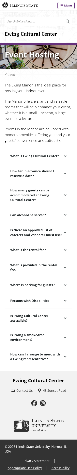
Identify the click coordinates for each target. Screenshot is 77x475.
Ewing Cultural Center (31, 34)
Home (11, 74)
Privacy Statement (36, 461)
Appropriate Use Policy (25, 468)
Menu (68, 5)
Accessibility (60, 468)
